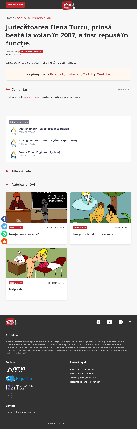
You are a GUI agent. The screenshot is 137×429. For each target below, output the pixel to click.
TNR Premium (15, 4)
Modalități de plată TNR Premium (85, 382)
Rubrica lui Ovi (16, 227)
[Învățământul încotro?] (36, 218)
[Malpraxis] (36, 274)
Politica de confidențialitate (82, 369)
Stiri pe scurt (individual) (34, 18)
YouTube (103, 74)
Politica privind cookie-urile (82, 373)
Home (10, 18)
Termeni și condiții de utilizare (84, 377)
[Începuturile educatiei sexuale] (100, 218)
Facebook (57, 74)
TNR (15, 51)
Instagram (73, 74)
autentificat (32, 97)
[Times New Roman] (68, 5)
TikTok (88, 74)
